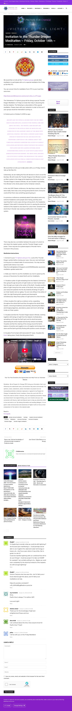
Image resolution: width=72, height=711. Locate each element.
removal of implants (33, 419)
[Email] (33, 52)
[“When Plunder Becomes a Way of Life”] (58, 146)
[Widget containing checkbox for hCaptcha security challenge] (17, 684)
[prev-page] (5, 531)
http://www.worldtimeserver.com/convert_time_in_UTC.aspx (22, 96)
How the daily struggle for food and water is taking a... (61, 335)
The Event (29, 8)
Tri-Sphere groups (28, 80)
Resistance (37, 8)
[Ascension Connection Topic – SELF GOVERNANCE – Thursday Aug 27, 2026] (51, 309)
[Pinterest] (13, 52)
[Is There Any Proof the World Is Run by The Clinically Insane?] (51, 319)
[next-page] (7, 531)
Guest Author (51, 221)
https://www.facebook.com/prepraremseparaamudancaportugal (30, 453)
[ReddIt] (21, 52)
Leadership (60, 1)
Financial (54, 1)
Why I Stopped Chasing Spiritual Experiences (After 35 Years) (10, 519)
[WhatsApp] (17, 52)
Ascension (6, 1)
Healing (32, 1)
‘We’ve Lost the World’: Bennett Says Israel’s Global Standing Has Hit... (57, 131)
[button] (66, 8)
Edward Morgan (51, 135)
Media (36, 1)
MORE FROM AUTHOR (24, 465)
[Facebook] (5, 52)
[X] (9, 52)
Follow (65, 60)
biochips (25, 417)
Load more (57, 352)
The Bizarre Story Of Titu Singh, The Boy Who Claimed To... (57, 197)
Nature (65, 1)
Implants (6, 419)
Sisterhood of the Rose (25, 1)
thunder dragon (8, 421)
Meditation (14, 33)
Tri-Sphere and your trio (22, 258)
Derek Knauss (51, 179)
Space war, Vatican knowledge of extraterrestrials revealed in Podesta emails (14, 441)
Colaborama (10, 44)
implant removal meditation (35, 417)
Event (5, 335)
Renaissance (42, 1)
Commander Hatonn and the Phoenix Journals (61, 327)
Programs (46, 8)
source (29, 162)
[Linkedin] (25, 52)
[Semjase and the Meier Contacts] (51, 293)
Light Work (10, 13)
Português (7, 414)
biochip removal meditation (15, 417)
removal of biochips (22, 419)
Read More (58, 102)
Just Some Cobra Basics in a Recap (37, 440)
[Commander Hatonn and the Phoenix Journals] (58, 210)
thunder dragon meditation (20, 421)
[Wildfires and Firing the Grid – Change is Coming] (24, 512)
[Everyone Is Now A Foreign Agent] (58, 168)
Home (22, 8)
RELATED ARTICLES (10, 465)
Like (66, 56)
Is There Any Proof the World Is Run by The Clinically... (62, 319)
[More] (42, 52)
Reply (11, 567)
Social (53, 8)
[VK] (29, 52)
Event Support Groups (14, 1)
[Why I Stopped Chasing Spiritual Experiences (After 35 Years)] (10, 512)
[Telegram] (38, 52)
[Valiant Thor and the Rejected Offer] (51, 262)
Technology (48, 1)
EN (6, 3)
